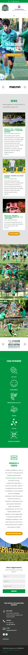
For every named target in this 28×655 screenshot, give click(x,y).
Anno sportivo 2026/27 (14, 55)
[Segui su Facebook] (4, 634)
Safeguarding (6, 639)
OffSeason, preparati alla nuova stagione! (13, 176)
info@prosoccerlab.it (11, 630)
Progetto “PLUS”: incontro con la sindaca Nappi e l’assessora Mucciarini (13, 130)
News (12, 133)
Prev (3, 87)
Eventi (15, 133)
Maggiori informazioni (14, 533)
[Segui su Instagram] (7, 634)
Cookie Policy (13, 650)
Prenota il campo (10, 478)
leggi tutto (6, 154)
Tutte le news (14, 234)
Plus (19, 133)
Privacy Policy (6, 650)
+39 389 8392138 (10, 624)
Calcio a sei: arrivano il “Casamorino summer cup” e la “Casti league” (13, 217)
